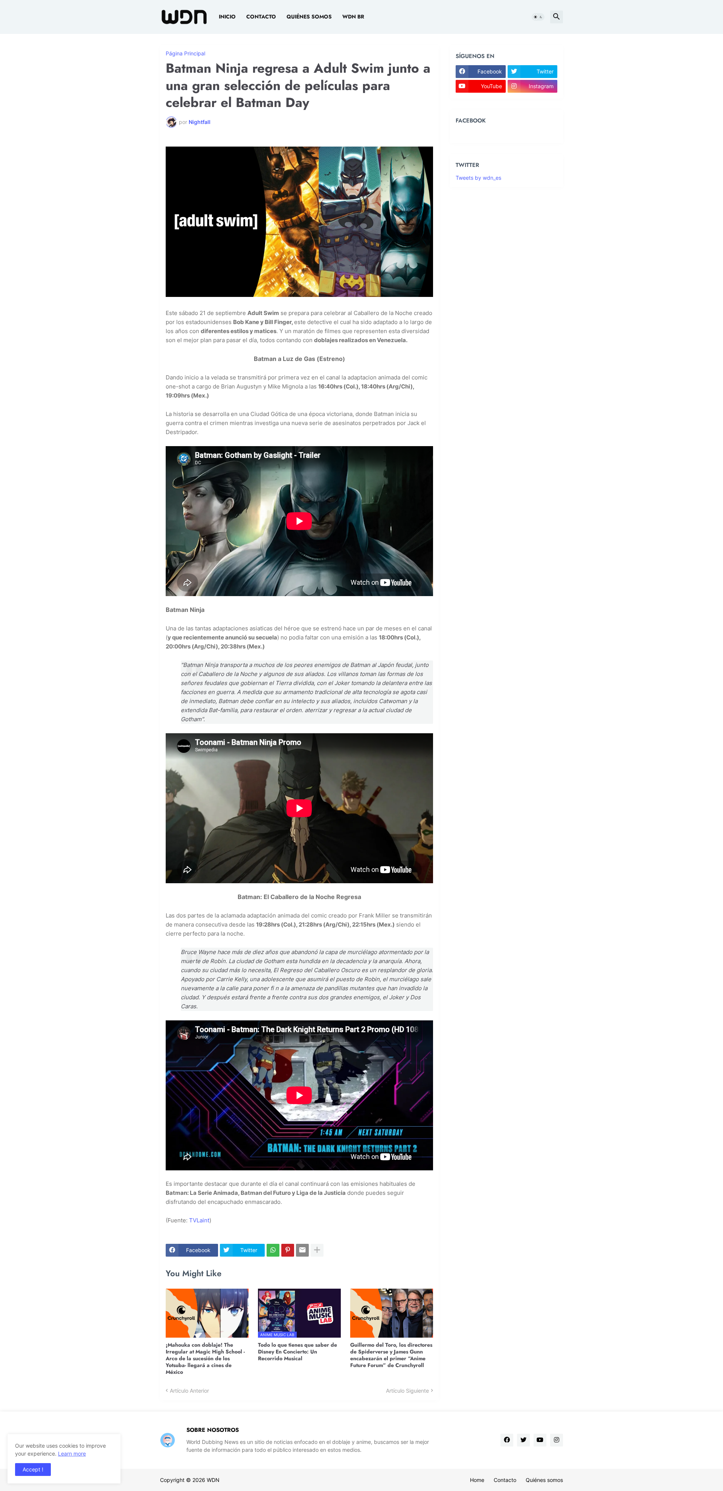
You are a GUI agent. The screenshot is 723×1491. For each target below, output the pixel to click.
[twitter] (523, 1440)
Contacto (261, 16)
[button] (538, 17)
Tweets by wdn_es (478, 177)
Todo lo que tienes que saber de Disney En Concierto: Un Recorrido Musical (297, 1351)
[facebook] (506, 1440)
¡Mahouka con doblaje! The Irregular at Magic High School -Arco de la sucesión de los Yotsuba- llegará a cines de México (205, 1358)
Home (477, 1480)
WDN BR (353, 16)
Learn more (72, 1453)
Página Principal (185, 53)
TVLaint (199, 1220)
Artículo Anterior (189, 1390)
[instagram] (556, 1440)
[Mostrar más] (317, 1250)
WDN (213, 1480)
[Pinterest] (287, 1250)
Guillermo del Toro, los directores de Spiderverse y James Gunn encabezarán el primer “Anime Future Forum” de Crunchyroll (391, 1355)
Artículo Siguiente (407, 1390)
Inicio (227, 16)
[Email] (302, 1250)
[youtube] (540, 1440)
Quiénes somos (309, 16)
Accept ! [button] (33, 1469)
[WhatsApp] (273, 1250)
